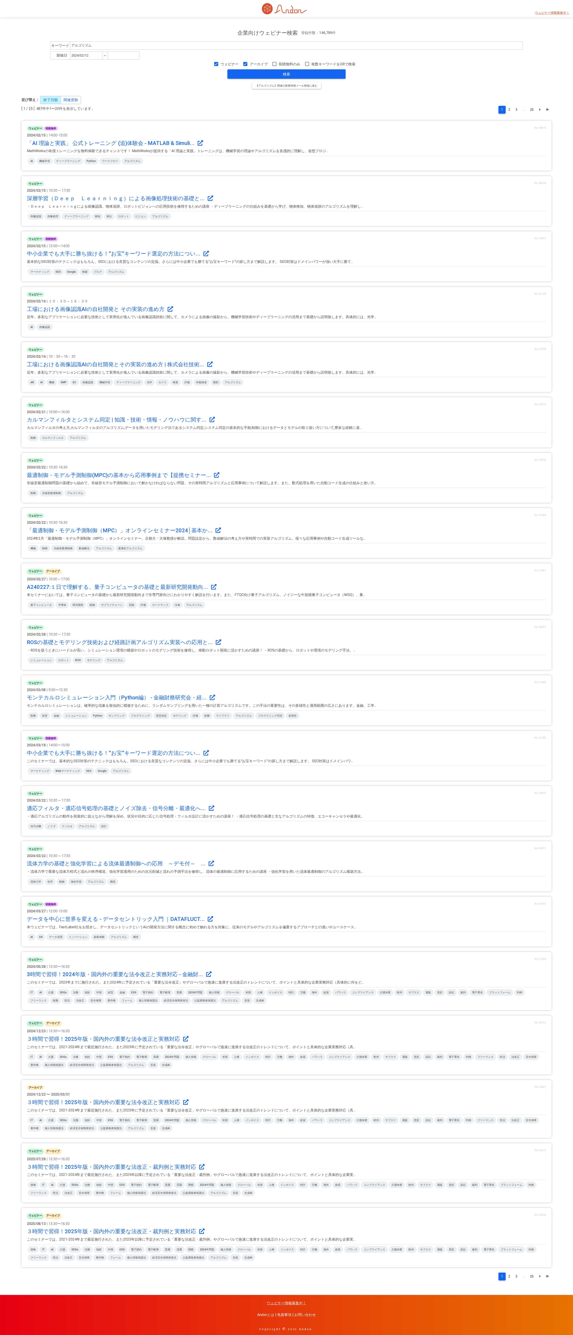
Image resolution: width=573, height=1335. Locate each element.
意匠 (440, 992)
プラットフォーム (500, 992)
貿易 (179, 992)
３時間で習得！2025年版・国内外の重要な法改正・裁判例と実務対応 (112, 1167)
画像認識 (35, 216)
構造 (112, 881)
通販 (428, 992)
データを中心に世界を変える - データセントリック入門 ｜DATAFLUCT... (116, 919)
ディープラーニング (68, 161)
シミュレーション (41, 660)
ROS (78, 660)
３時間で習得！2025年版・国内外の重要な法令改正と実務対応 (104, 1039)
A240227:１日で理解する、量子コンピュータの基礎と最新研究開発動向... (118, 587)
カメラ (162, 382)
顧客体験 (99, 937)
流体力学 (35, 881)
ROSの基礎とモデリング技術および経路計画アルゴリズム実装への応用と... (120, 642)
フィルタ (67, 826)
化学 (50, 881)
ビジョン (140, 216)
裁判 (463, 992)
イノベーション (78, 937)
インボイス (275, 992)
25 (532, 110)
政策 (326, 992)
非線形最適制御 (51, 493)
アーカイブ (258, 64)
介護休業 (385, 992)
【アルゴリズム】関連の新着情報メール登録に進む (286, 85)
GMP (63, 382)
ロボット (123, 216)
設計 (104, 826)
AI (31, 161)
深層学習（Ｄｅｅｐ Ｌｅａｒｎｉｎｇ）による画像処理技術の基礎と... (116, 198)
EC (74, 382)
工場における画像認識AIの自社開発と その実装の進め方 (96, 309)
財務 (207, 715)
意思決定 (161, 715)
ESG (133, 992)
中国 (99, 992)
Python (91, 161)
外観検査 (201, 382)
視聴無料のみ (289, 64)
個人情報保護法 (148, 1000)
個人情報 (214, 992)
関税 (191, 1184)
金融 (56, 715)
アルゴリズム (132, 161)
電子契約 (148, 992)
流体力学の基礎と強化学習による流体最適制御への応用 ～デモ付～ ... (117, 863)
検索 (286, 74)
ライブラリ (222, 715)
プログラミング (140, 715)
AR (32, 382)
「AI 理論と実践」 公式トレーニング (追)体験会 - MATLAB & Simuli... (111, 143)
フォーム (127, 1000)
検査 (175, 382)
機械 (51, 382)
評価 (187, 382)
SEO (58, 271)
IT (31, 992)
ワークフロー (110, 161)
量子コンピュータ (41, 605)
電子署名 (477, 992)
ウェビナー (229, 64)
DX (41, 937)
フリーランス (38, 1000)
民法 (67, 1000)
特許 (291, 992)
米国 (248, 992)
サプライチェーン (112, 605)
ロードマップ (160, 605)
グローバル (232, 992)
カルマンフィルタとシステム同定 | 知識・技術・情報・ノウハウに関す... (117, 420)
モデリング (93, 660)
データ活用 (55, 937)
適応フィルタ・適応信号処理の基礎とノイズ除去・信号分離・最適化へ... (117, 808)
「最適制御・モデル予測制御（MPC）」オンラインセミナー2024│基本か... (120, 530)
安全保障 (95, 1000)
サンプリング (117, 715)
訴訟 (451, 992)
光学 (149, 382)
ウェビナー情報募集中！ (552, 13)
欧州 (399, 992)
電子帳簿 (165, 992)
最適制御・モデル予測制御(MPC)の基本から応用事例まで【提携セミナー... (119, 475)
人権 (260, 992)
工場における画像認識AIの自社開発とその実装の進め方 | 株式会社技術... (116, 364)
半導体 (62, 605)
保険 (33, 1184)
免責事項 (284, 1315)
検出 (109, 216)
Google (71, 271)
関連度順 (71, 100)
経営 (44, 715)
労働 (303, 992)
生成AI (260, 1000)
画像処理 (52, 216)
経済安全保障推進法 (176, 1000)
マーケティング (39, 271)
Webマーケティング (68, 771)
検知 (97, 216)
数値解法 (84, 548)
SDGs (63, 992)
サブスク (413, 992)
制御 (33, 437)
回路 (131, 605)
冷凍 (177, 605)
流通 (179, 1184)
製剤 (215, 382)
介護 (50, 992)
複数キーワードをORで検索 (333, 64)
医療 (33, 715)
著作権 (111, 1000)
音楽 (247, 1000)
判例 (519, 992)
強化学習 (76, 881)
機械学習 (44, 161)
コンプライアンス (363, 992)
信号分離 (35, 826)
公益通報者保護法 (205, 1000)
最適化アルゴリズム (130, 548)
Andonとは (265, 1315)
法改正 (80, 1000)
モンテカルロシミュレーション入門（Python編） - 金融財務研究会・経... (117, 697)
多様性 (293, 715)
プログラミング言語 (270, 715)
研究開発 (78, 605)
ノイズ (51, 826)
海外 (314, 992)
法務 (75, 992)
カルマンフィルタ (53, 437)
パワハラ (340, 992)
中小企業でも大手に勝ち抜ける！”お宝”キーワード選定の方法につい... (114, 254)
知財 (87, 992)
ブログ (98, 271)
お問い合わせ (305, 1315)
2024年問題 (195, 992)
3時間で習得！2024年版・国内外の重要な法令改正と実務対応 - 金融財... (115, 974)
